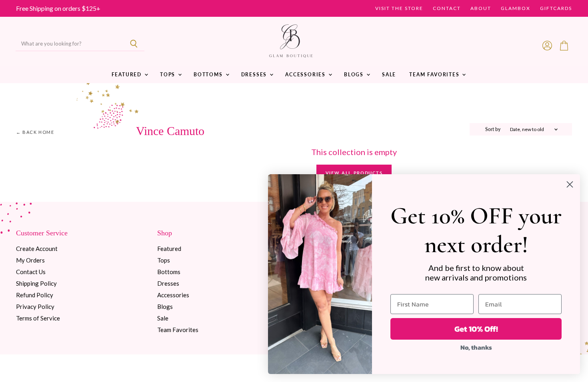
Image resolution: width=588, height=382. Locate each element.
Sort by (492, 129)
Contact (447, 8)
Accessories (306, 75)
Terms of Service (38, 318)
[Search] (133, 44)
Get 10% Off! (476, 329)
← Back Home (35, 132)
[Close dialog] (570, 184)
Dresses (255, 75)
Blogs (355, 75)
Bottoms (209, 75)
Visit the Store (399, 8)
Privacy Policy (35, 306)
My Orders (30, 260)
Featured (128, 75)
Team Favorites (435, 75)
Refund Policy (34, 294)
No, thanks (476, 347)
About (480, 8)
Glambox (515, 8)
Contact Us (31, 271)
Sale (389, 75)
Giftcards (556, 8)
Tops (168, 75)
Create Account (37, 248)
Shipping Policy (36, 283)
